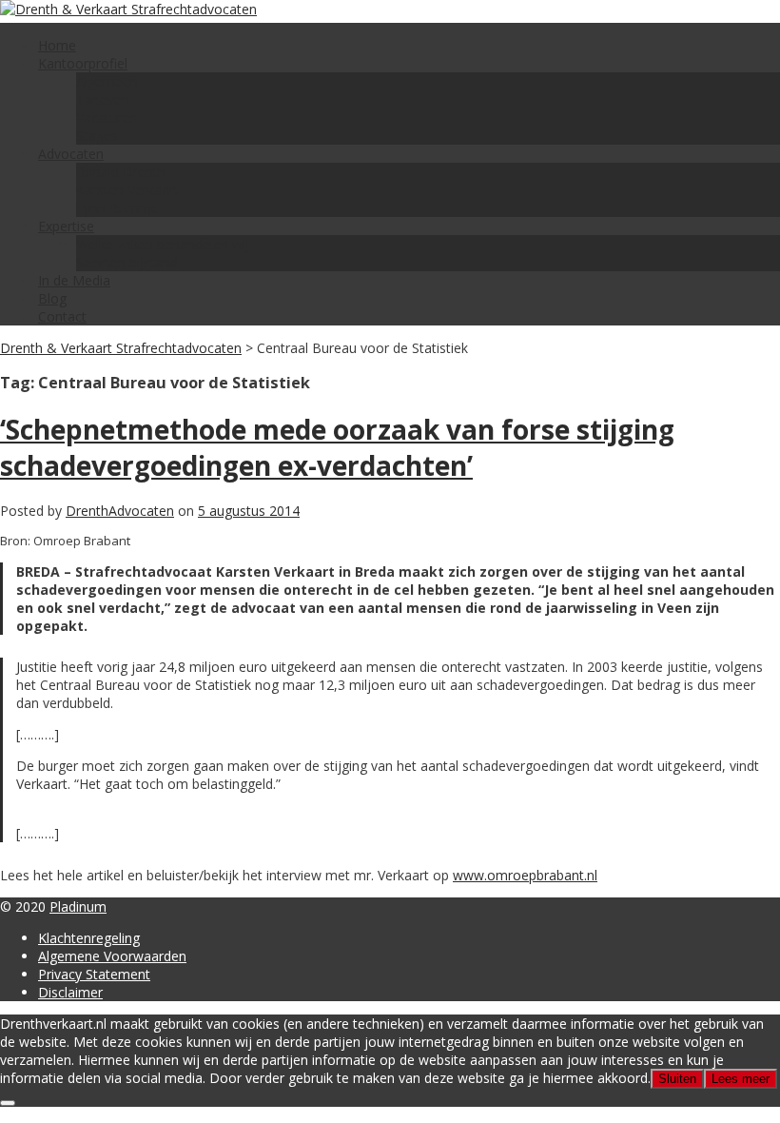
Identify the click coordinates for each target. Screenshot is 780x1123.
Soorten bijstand (127, 262)
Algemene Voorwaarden (112, 956)
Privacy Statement (94, 974)
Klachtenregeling (89, 938)
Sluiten (677, 1079)
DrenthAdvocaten (120, 511)
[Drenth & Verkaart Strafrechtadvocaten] (128, 9)
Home (57, 45)
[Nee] (7, 1103)
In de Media (74, 280)
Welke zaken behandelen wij (162, 244)
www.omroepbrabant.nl (525, 875)
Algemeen (107, 81)
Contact (62, 316)
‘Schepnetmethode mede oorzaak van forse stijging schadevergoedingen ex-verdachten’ (337, 447)
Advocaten (71, 154)
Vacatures (106, 117)
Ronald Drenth (121, 172)
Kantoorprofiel (82, 63)
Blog (52, 298)
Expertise (66, 226)
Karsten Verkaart (127, 190)
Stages (97, 136)
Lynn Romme (117, 208)
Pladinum (78, 906)
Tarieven (102, 99)
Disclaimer (70, 992)
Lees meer (741, 1079)
